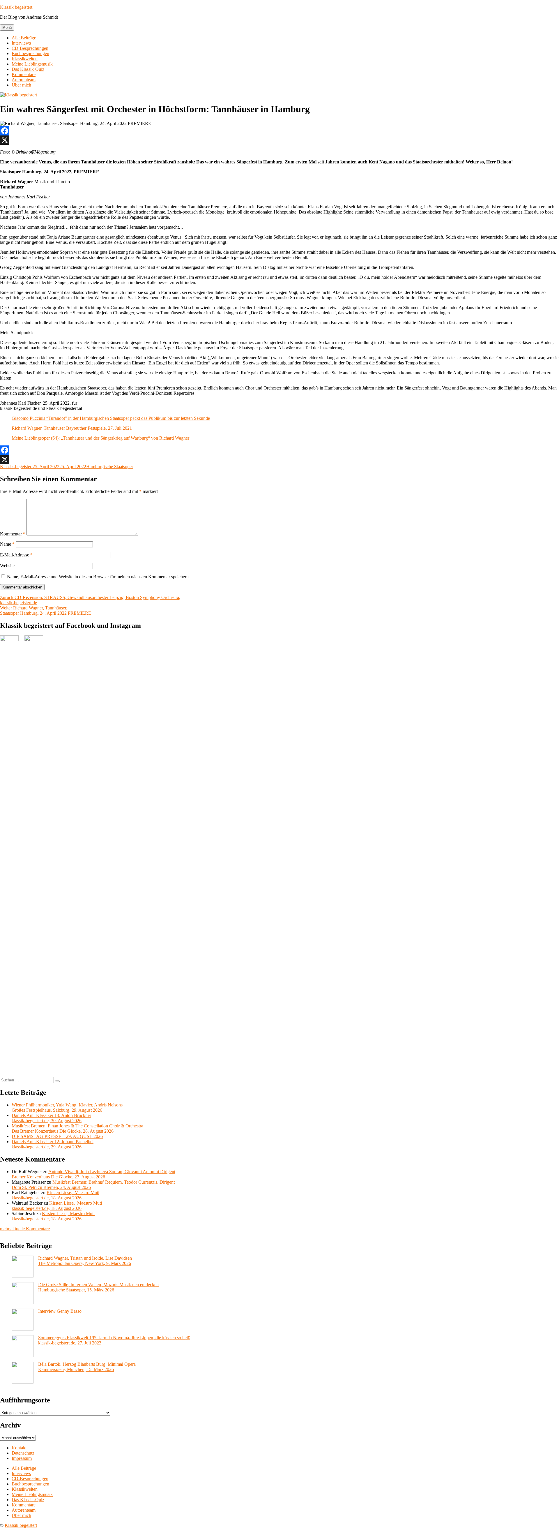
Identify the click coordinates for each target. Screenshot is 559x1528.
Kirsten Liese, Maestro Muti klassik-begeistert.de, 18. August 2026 (55, 1195)
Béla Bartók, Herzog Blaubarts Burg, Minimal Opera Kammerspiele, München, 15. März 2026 (87, 1367)
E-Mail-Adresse (16, 554)
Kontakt (19, 1447)
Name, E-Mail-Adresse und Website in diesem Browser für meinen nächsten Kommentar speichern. (98, 576)
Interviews (21, 42)
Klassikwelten (25, 58)
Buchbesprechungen (30, 53)
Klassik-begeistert (16, 466)
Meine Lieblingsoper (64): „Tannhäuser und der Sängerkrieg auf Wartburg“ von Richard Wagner (100, 438)
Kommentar (12, 533)
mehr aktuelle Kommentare (25, 1228)
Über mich (21, 84)
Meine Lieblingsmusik (32, 63)
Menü (7, 27)
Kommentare (24, 74)
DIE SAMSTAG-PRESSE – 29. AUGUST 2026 (57, 1136)
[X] (279, 140)
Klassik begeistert (16, 7)
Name (7, 544)
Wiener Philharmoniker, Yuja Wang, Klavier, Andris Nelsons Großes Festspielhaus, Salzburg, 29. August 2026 (67, 1107)
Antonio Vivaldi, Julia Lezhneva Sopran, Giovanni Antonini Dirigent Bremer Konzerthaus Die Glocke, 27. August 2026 (93, 1174)
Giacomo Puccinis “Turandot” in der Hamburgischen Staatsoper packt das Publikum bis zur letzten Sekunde (111, 418)
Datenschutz (23, 1453)
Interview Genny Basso (60, 1311)
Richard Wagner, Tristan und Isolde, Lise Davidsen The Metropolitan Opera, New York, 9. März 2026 (85, 1261)
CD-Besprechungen (30, 48)
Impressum (22, 1458)
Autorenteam (24, 79)
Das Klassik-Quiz (28, 69)
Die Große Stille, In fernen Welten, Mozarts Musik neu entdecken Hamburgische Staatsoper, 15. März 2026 (98, 1287)
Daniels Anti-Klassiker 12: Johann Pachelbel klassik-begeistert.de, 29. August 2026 (52, 1144)
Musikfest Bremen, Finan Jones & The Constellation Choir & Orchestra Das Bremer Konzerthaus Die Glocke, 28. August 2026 (77, 1128)
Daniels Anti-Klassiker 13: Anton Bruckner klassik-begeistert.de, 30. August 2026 (51, 1118)
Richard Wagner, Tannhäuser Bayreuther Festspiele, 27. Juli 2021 (72, 428)
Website (7, 565)
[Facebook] (279, 130)
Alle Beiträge (24, 37)
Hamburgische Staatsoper (109, 466)
